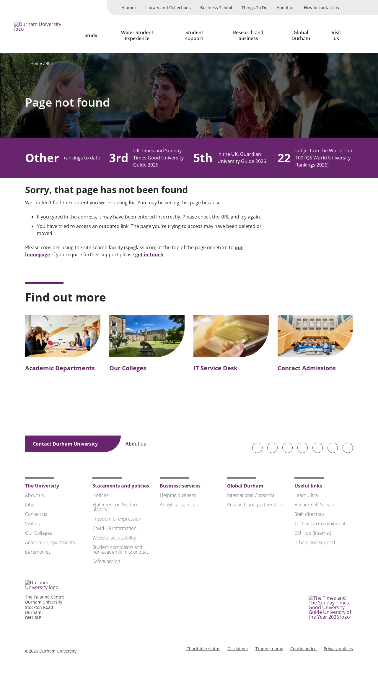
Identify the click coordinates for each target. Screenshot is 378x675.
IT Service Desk (215, 368)
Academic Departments (60, 368)
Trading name (269, 648)
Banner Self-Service (314, 504)
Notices (100, 495)
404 (49, 63)
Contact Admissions (307, 368)
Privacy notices (338, 648)
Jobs (29, 504)
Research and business (248, 35)
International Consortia (250, 495)
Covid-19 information (114, 528)
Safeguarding (106, 561)
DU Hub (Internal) (312, 533)
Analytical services (179, 504)
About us (285, 7)
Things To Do (254, 7)
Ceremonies (37, 552)
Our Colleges (127, 368)
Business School (216, 7)
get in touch (149, 254)
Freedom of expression (116, 519)
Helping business (178, 495)
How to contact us (321, 7)
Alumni (129, 7)
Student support (194, 35)
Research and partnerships (255, 504)
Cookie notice (303, 648)
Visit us (336, 35)
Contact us (36, 514)
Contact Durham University (66, 444)
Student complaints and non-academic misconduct (120, 549)
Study (90, 35)
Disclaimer (237, 648)
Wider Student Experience (137, 35)
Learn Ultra (306, 495)
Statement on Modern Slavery (115, 507)
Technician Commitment (320, 523)
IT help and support (314, 542)
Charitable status (203, 648)
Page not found (67, 102)
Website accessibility (114, 537)
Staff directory (309, 514)
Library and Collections (168, 7)
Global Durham (300, 35)
